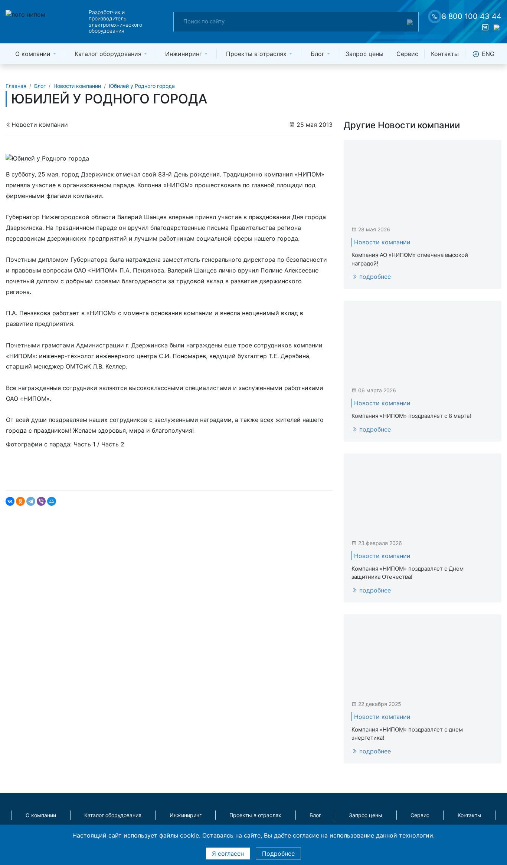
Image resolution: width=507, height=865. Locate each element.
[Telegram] (30, 501)
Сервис (407, 53)
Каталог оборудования (108, 53)
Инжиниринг (183, 53)
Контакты (445, 53)
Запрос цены (364, 53)
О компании (32, 53)
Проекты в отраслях (256, 53)
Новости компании (40, 124)
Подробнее (278, 853)
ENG (487, 53)
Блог (317, 53)
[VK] (485, 28)
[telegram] (496, 28)
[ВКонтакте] (10, 501)
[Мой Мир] (51, 501)
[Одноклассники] (20, 501)
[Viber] (41, 501)
